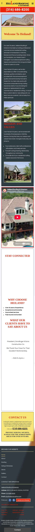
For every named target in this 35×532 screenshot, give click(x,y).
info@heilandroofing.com (13, 496)
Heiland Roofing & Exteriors (10, 487)
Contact (4, 477)
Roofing (3, 462)
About (3, 458)
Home (3, 454)
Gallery (3, 473)
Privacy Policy (17, 525)
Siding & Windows (7, 466)
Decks (3, 469)
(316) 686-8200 (17, 10)
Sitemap (23, 525)
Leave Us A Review (23, 500)
